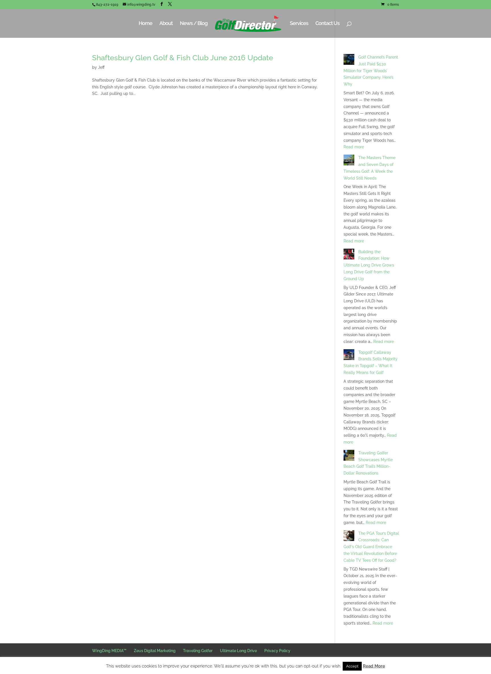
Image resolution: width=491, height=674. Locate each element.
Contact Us (327, 23)
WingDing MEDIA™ (109, 650)
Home (145, 23)
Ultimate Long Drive (238, 650)
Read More (374, 666)
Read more (354, 147)
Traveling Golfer (198, 650)
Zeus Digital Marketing (155, 650)
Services (299, 23)
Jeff (101, 67)
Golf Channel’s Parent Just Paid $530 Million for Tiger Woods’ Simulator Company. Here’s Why (371, 70)
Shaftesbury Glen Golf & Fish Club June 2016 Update (182, 57)
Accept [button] (352, 666)
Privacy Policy (277, 650)
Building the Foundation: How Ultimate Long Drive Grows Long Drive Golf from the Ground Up (369, 265)
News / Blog (193, 23)
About (166, 23)
